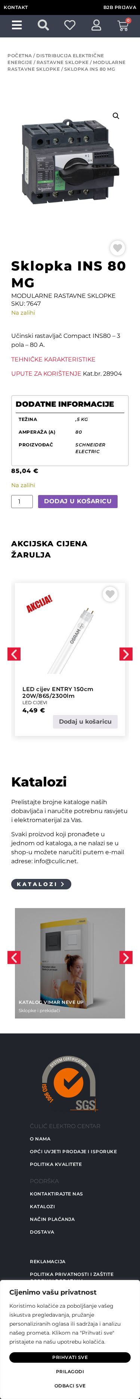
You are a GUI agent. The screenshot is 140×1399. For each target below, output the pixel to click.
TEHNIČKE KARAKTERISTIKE (53, 359)
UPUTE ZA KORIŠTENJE (46, 373)
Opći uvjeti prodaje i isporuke (73, 1151)
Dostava (42, 1232)
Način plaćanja (52, 1219)
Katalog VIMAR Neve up (51, 1002)
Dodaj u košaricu (78, 501)
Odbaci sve (70, 1386)
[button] (116, 116)
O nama (40, 1139)
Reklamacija (48, 1261)
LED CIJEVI (34, 702)
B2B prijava (120, 7)
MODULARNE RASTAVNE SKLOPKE (63, 295)
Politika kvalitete (56, 1164)
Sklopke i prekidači (39, 1010)
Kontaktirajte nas (56, 1194)
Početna (19, 55)
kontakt (16, 7)
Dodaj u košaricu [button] (85, 721)
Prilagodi (70, 1371)
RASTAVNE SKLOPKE (63, 62)
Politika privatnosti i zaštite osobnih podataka (71, 1277)
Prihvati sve (70, 1357)
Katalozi (42, 1206)
